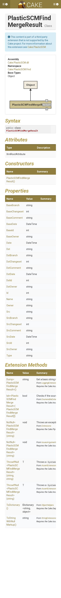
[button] (5, 4)
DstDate (10, 274)
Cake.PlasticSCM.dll (18, 62)
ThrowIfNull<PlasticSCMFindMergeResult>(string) (13, 492)
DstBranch (12, 255)
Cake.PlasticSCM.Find (19, 69)
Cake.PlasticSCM (37, 47)
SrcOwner (11, 349)
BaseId (10, 230)
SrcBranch (12, 318)
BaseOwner (12, 236)
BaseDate (11, 224)
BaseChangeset (15, 211)
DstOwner (11, 286)
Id (7, 293)
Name (9, 299)
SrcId (9, 343)
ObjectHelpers (48, 505)
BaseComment (14, 217)
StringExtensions (49, 518)
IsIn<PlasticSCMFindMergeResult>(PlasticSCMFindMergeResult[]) (12, 405)
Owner (10, 305)
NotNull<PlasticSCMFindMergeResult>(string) (12, 429)
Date (9, 242)
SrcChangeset (14, 324)
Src (8, 311)
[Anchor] (22, 120)
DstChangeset (14, 261)
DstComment (13, 268)
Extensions (46, 426)
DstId (9, 280)
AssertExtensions (49, 465)
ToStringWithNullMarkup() (11, 521)
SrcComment (13, 330)
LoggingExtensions (50, 383)
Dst (8, 249)
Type (9, 355)
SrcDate (10, 336)
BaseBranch (12, 205)
